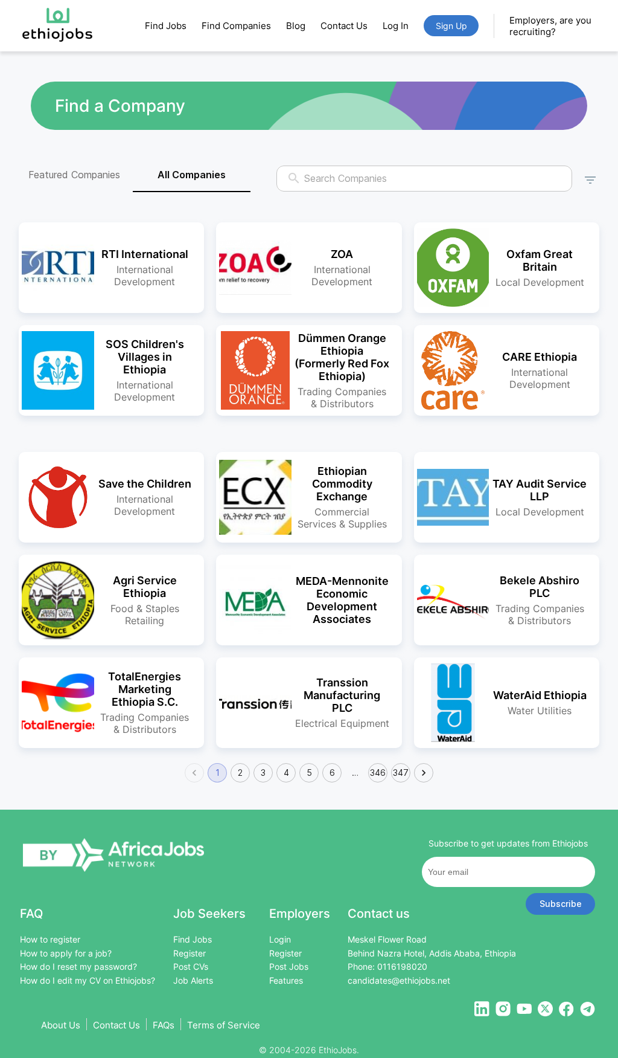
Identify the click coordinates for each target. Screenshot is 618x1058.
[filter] (590, 178)
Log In (396, 25)
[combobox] (425, 178)
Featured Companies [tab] (74, 175)
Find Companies (236, 25)
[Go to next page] (423, 772)
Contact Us (344, 25)
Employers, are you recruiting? (550, 26)
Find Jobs (165, 25)
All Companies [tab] (192, 175)
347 (401, 772)
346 (378, 772)
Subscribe (561, 903)
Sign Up (451, 26)
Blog (295, 25)
